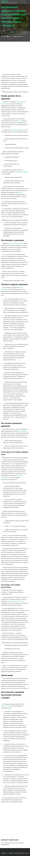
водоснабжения (22, 431)
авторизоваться (5, 844)
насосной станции (6, 706)
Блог (10, 36)
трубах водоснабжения (18, 130)
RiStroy (4, 1)
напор (19, 120)
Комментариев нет (18, 36)
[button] (28, 2)
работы (20, 192)
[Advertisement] (15, 56)
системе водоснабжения (16, 243)
